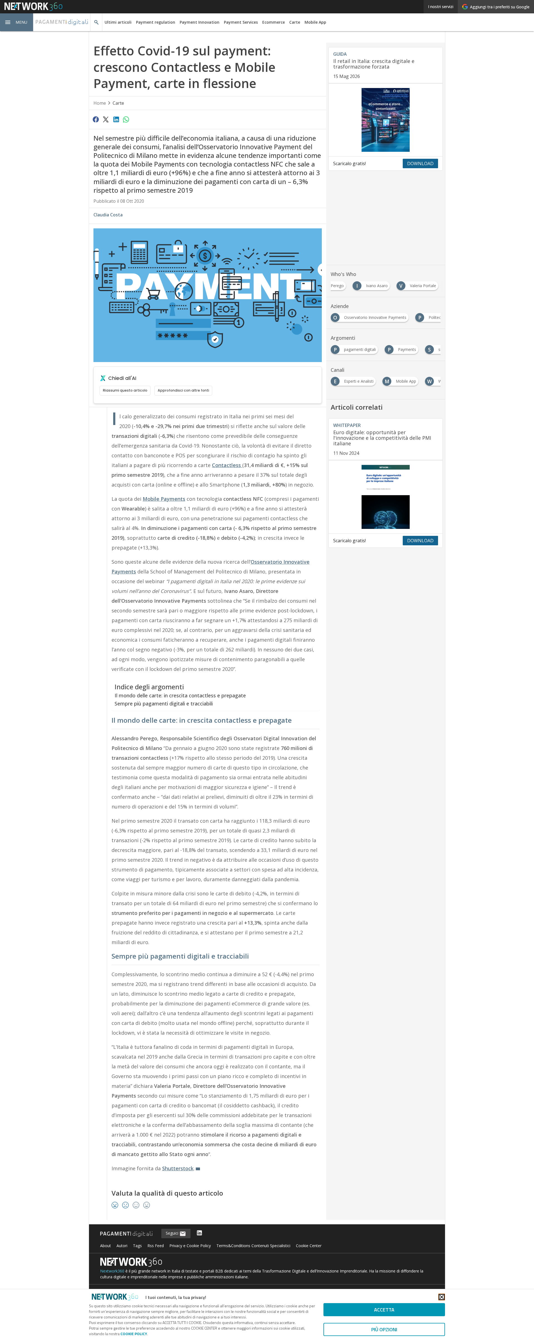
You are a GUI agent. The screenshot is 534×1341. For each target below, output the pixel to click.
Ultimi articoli (118, 22)
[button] (16, 22)
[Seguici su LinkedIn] (199, 1233)
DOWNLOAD (420, 163)
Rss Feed (155, 1245)
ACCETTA (384, 1309)
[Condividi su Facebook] (95, 119)
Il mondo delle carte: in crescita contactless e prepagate (180, 695)
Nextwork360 (112, 1271)
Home (99, 103)
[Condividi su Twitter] (105, 119)
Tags (137, 1245)
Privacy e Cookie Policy (190, 1245)
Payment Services (241, 22)
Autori (122, 1245)
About (105, 1245)
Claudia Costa (108, 215)
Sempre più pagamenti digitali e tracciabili (164, 703)
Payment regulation (155, 22)
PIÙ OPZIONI (384, 1329)
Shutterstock (178, 1168)
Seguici (172, 1233)
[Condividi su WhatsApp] (126, 119)
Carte (294, 22)
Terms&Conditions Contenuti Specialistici (253, 1245)
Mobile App (315, 22)
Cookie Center (309, 1245)
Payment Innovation (199, 22)
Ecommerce (273, 22)
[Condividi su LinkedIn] (116, 119)
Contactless (227, 465)
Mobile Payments (164, 498)
